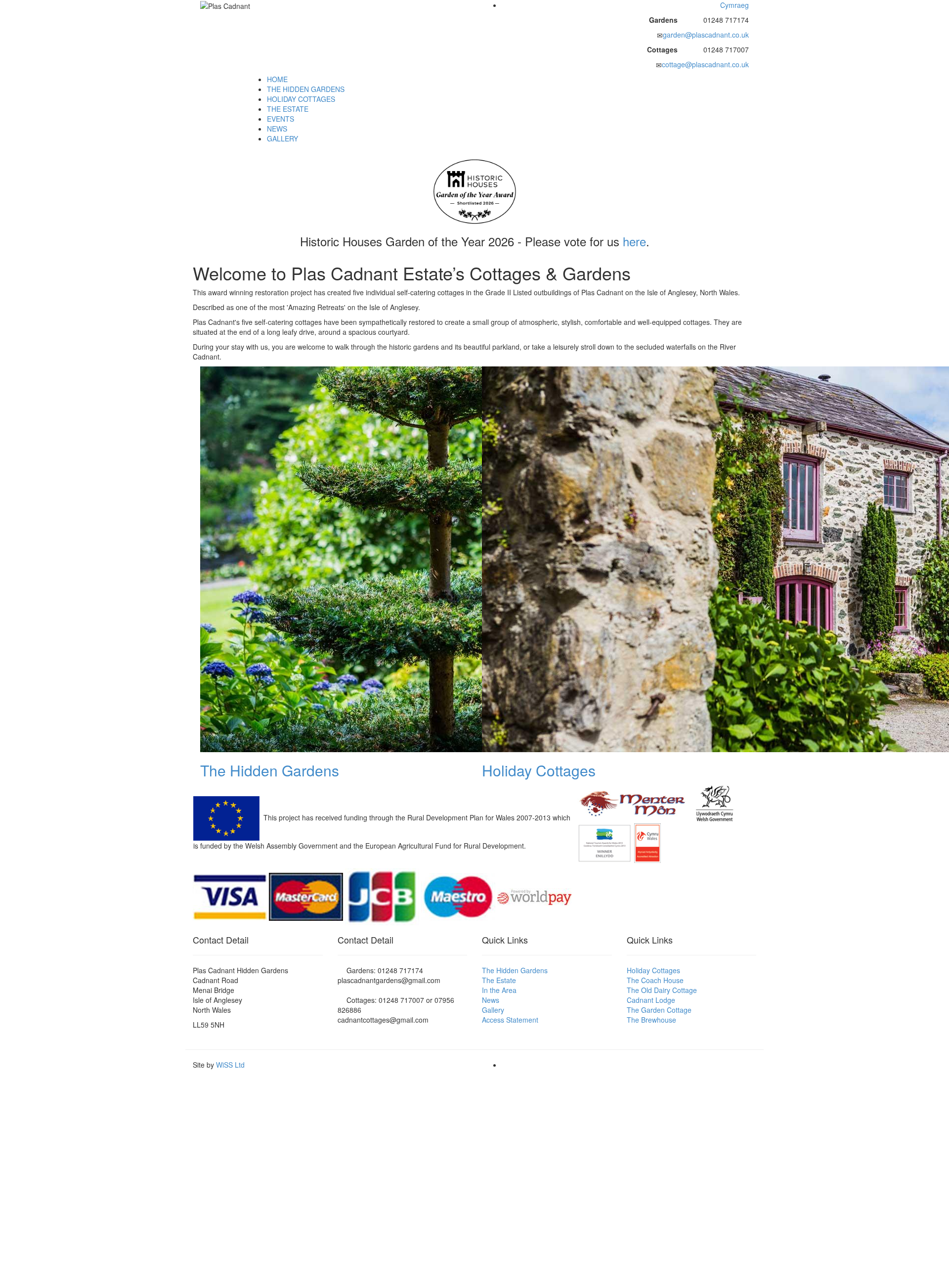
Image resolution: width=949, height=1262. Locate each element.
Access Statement (510, 1020)
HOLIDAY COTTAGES (301, 99)
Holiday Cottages (539, 770)
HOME (277, 79)
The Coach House (655, 980)
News (490, 1000)
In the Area (499, 990)
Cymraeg (734, 5)
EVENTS (280, 119)
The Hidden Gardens (269, 770)
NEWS (277, 129)
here (634, 241)
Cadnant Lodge (651, 1000)
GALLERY (282, 138)
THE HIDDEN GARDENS (306, 89)
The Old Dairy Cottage (662, 990)
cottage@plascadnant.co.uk (705, 64)
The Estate (499, 980)
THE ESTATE (287, 109)
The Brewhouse (651, 1020)
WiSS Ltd (230, 1065)
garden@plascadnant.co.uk (706, 35)
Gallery (493, 1010)
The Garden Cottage (659, 1010)
